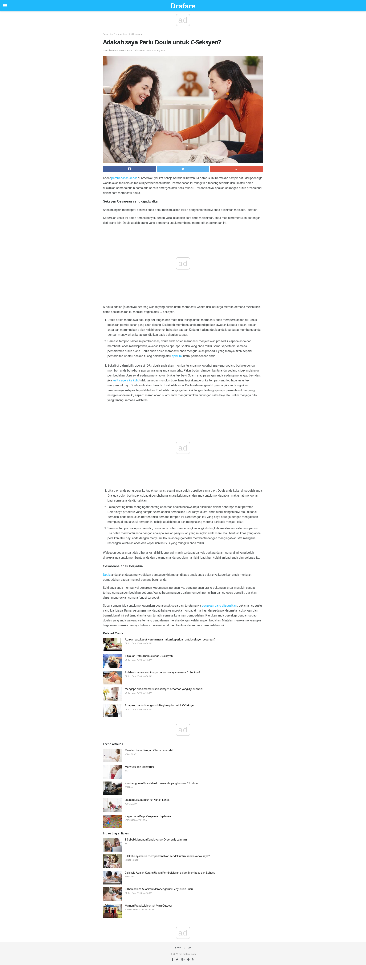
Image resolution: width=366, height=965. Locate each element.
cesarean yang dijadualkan (219, 605)
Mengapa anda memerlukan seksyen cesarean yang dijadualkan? (164, 689)
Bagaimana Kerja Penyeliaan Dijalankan (148, 816)
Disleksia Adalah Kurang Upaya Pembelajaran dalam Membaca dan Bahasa (170, 872)
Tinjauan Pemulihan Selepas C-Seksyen (149, 655)
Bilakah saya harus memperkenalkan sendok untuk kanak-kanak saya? (167, 856)
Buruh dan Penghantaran (115, 34)
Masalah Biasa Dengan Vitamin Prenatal (149, 750)
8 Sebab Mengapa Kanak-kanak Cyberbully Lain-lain (156, 839)
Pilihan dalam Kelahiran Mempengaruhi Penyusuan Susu (159, 889)
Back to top (183, 948)
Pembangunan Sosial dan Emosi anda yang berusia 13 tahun (161, 783)
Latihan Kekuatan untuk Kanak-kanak (147, 799)
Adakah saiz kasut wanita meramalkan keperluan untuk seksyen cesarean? (170, 639)
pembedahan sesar (124, 178)
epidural (177, 356)
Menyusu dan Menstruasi (140, 766)
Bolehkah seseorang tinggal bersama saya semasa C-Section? (162, 672)
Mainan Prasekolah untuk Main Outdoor (148, 905)
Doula (107, 575)
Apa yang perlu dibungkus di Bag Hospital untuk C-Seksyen (160, 705)
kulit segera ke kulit (126, 380)
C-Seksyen (136, 34)
